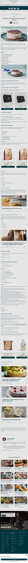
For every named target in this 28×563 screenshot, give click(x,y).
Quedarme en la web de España (14, 561)
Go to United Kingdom (14, 559)
